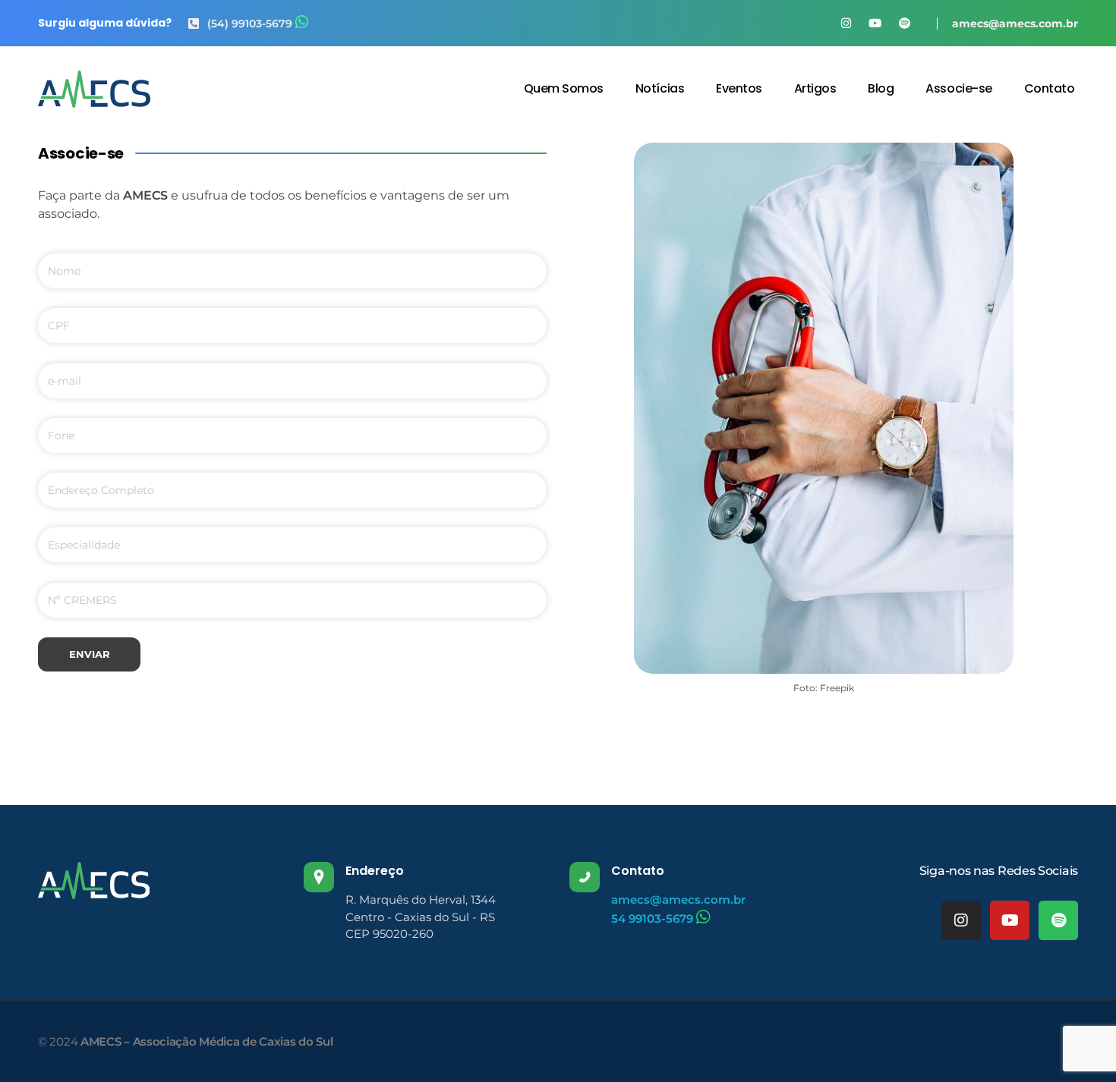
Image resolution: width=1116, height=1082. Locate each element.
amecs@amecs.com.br (1015, 23)
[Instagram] (961, 920)
